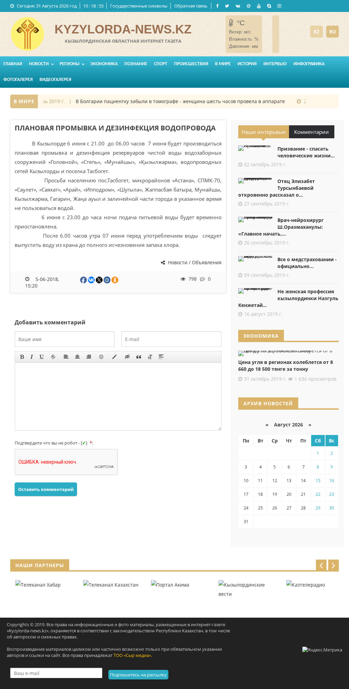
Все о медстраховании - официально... (307, 262)
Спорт (160, 64)
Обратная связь (191, 6)
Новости (39, 64)
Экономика (104, 64)
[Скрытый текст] (127, 357)
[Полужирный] (22, 357)
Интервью (275, 64)
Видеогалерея (55, 79)
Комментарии (311, 131)
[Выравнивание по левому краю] (66, 357)
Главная (12, 64)
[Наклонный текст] (31, 357)
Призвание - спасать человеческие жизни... (306, 152)
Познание (135, 64)
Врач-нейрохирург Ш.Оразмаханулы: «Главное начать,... (281, 227)
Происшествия (191, 64)
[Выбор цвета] (114, 357)
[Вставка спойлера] (161, 357)
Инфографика (308, 64)
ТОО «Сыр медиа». (132, 655)
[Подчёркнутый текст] (42, 357)
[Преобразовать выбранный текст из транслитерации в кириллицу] (150, 357)
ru (332, 31)
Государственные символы (138, 6)
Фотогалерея (18, 79)
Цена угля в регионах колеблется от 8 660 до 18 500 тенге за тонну (285, 365)
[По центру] (77, 357)
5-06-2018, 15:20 (42, 282)
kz (316, 31)
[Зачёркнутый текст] (53, 357)
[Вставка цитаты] (139, 357)
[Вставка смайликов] (101, 357)
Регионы (69, 64)
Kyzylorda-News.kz (123, 29)
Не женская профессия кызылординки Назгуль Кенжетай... (288, 298)
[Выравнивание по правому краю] (88, 357)
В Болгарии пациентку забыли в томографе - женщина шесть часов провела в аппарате (173, 101)
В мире (223, 64)
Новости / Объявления (194, 262)
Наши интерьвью (264, 131)
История (247, 64)
